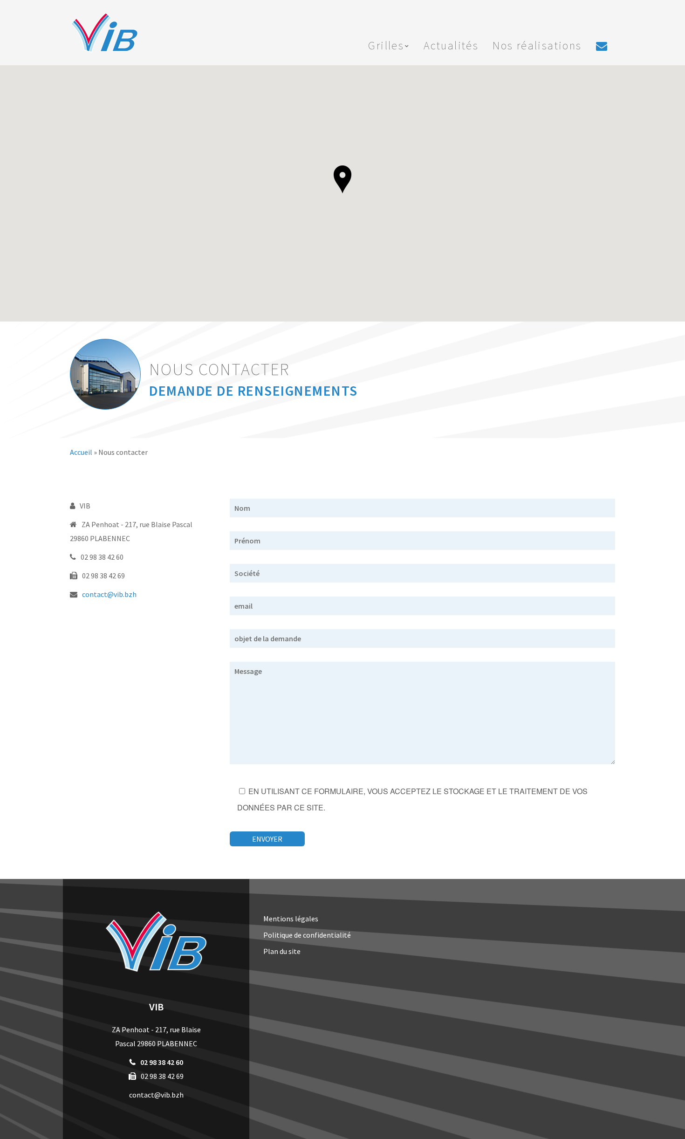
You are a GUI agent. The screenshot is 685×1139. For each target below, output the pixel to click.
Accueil (81, 452)
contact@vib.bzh (109, 594)
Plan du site (282, 951)
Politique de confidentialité (307, 935)
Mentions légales (290, 918)
